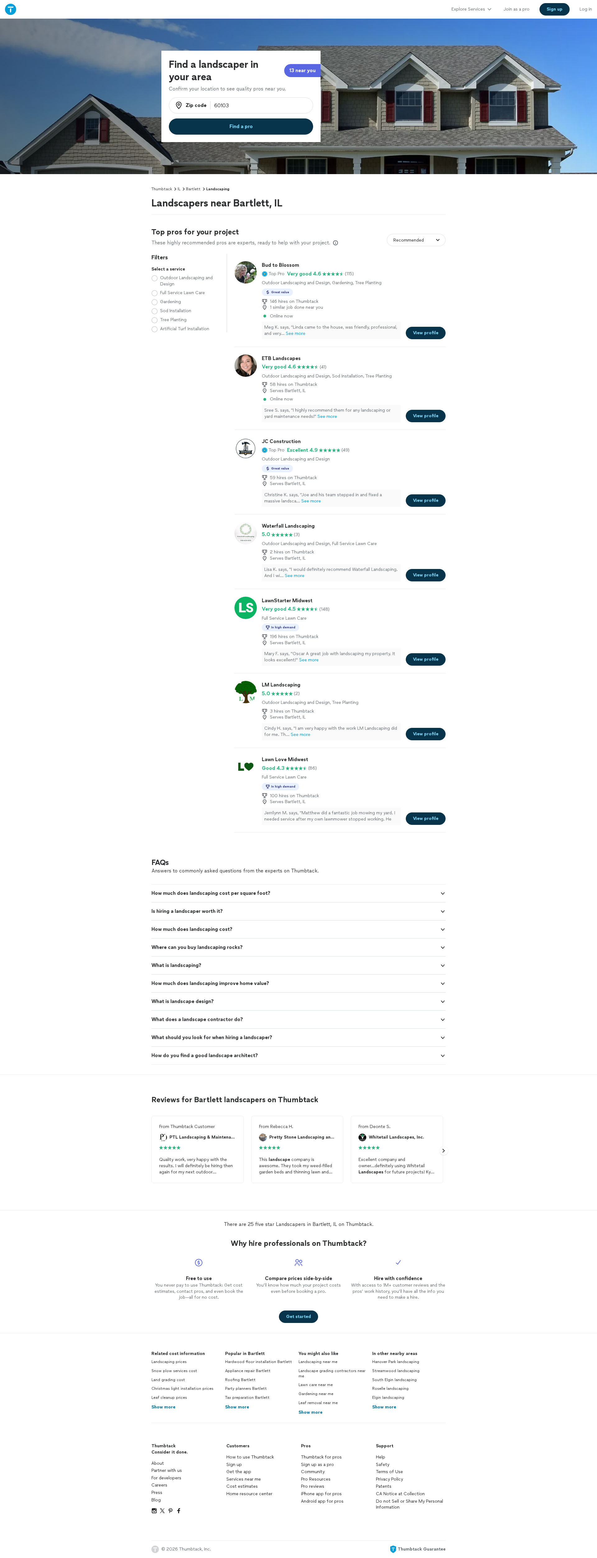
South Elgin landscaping (394, 1380)
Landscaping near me (317, 1362)
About (157, 1463)
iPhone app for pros (321, 1493)
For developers (166, 1478)
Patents (383, 1486)
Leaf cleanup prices (169, 1397)
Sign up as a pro (317, 1464)
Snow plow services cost (174, 1371)
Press (156, 1492)
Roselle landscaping (390, 1388)
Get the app (238, 1471)
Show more (163, 1407)
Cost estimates (242, 1486)
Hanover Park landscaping (395, 1362)
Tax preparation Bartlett (247, 1397)
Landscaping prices (169, 1362)
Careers (159, 1485)
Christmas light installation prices (182, 1388)
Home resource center (249, 1493)
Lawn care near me (315, 1385)
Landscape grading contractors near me (331, 1373)
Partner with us (166, 1470)
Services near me (243, 1479)
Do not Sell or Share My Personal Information (409, 1504)
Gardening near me (315, 1394)
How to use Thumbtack (250, 1457)
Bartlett (193, 189)
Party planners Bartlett (246, 1388)
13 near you (302, 70)
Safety (382, 1464)
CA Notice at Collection (400, 1493)
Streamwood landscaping (395, 1371)
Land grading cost (168, 1380)
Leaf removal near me (318, 1403)
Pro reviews (312, 1486)
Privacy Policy (389, 1479)
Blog (156, 1500)
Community (313, 1471)
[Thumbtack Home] (10, 9)
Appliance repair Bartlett (248, 1371)
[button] (273, 273)
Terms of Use (389, 1471)
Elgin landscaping (388, 1397)
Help (380, 1457)
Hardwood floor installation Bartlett (258, 1362)
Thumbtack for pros (321, 1457)
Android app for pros (322, 1501)
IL (179, 189)
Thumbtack (161, 189)
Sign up (234, 1464)
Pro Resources (316, 1479)
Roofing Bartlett (240, 1380)
